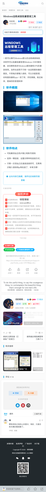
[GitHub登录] (28, 405)
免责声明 (19, 443)
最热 (11, 414)
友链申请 (10, 443)
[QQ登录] (18, 405)
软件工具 (20, 10)
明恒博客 (30, 449)
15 (25, 304)
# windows (9, 250)
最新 (5, 414)
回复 (15, 430)
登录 (17, 393)
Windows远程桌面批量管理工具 (19, 16)
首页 (5, 10)
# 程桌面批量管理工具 (25, 250)
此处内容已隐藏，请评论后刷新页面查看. (24, 178)
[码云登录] (23, 405)
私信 (40, 22)
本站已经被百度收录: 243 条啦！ (23, 453)
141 (19, 304)
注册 (32, 393)
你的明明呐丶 (13, 21)
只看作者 (37, 414)
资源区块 (12, 10)
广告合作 (28, 443)
